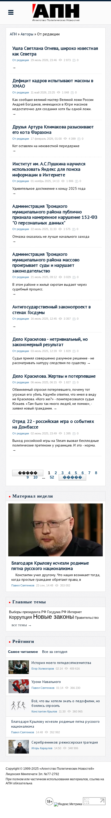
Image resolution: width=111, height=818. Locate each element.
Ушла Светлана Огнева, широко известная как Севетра (55, 51)
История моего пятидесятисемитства (61, 662)
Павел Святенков (22, 585)
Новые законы (53, 616)
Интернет (74, 612)
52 (52, 477)
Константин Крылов (44, 711)
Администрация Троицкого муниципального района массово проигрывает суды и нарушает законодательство (46, 262)
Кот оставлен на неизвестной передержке (46, 146)
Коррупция (20, 617)
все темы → (22, 625)
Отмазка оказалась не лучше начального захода (50, 236)
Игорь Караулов (41, 748)
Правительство (87, 618)
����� (72, 477)
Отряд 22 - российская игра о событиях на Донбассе (53, 424)
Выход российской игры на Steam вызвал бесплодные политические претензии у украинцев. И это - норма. (55, 443)
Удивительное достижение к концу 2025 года (48, 188)
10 (35, 477)
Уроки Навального (46, 681)
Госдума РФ (56, 612)
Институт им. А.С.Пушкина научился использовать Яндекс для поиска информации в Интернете (49, 169)
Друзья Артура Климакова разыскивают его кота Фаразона (53, 129)
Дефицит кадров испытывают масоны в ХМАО (52, 83)
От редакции (20, 60)
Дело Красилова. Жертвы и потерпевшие (54, 376)
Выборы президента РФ (27, 612)
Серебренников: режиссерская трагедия (64, 742)
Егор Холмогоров (42, 668)
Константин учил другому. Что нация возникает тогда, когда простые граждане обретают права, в (55, 577)
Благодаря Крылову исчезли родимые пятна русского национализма (50, 566)
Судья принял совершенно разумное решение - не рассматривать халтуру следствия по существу (53, 360)
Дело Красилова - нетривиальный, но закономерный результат (50, 342)
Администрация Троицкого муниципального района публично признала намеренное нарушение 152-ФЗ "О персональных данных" (55, 214)
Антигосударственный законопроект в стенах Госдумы (51, 309)
